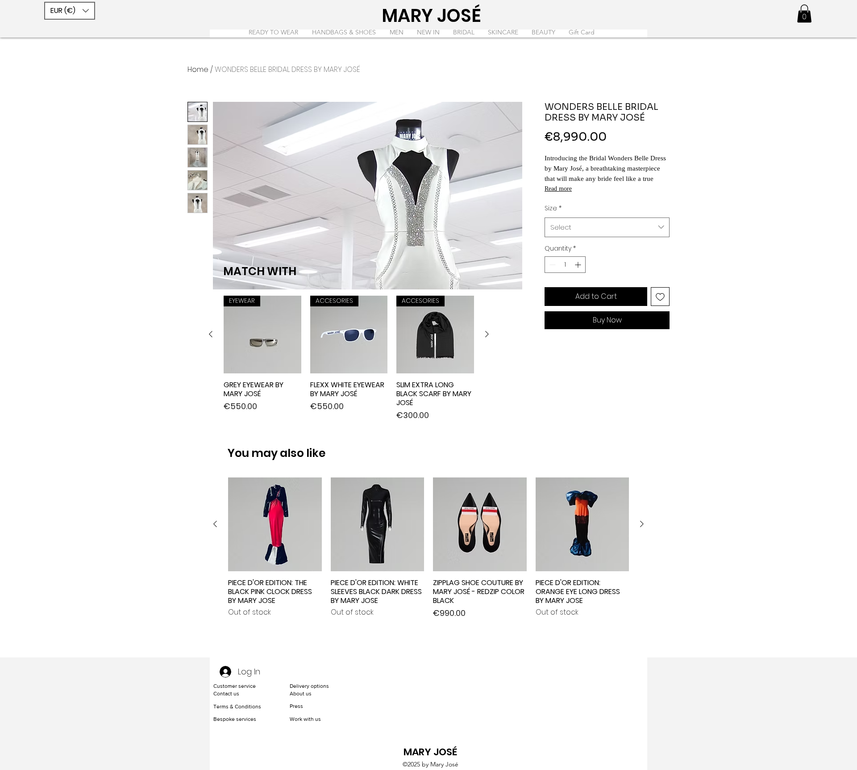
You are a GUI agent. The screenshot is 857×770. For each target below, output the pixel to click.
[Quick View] (275, 524)
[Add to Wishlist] (660, 296)
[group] (348, 358)
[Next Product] (487, 334)
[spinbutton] (565, 264)
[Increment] (578, 264)
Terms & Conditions (237, 706)
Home (197, 69)
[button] (69, 11)
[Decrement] (551, 264)
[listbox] (69, 11)
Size (553, 208)
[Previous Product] (210, 334)
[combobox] (607, 227)
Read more (558, 188)
